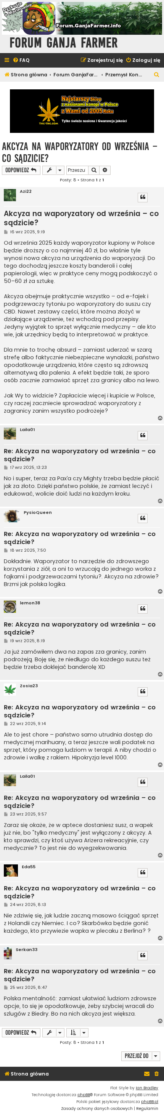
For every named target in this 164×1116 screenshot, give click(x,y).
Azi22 (26, 191)
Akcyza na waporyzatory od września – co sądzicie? (80, 152)
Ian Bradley (147, 1088)
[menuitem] (21, 60)
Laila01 (27, 429)
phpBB (83, 1095)
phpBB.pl (149, 1102)
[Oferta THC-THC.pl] (82, 110)
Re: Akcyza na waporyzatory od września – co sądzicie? (80, 455)
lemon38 (30, 603)
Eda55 (28, 866)
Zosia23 (29, 685)
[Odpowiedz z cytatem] (143, 197)
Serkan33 (26, 949)
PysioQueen (38, 512)
